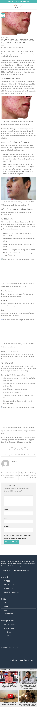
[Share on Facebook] (13, 448)
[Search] (32, 6)
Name (6, 509)
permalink (32, 454)
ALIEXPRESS (8, 614)
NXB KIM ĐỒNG (9, 588)
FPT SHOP (7, 636)
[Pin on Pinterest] (23, 448)
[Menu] (2, 6)
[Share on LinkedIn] (26, 448)
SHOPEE (6, 610)
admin (21, 47)
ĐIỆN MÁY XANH (9, 628)
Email (6, 518)
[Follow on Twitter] (19, 655)
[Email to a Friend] (20, 448)
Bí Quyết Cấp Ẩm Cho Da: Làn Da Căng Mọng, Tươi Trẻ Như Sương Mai (9, 475)
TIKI (5, 603)
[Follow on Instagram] (17, 655)
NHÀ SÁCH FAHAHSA (11, 592)
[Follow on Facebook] (15, 655)
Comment (7, 494)
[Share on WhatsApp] (10, 448)
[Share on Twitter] (16, 448)
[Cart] (35, 6)
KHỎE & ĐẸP (4, 37)
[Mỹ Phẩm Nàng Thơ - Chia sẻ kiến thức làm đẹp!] (18, 6)
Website (6, 526)
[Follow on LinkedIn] (22, 655)
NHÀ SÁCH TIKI (9, 585)
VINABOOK (7, 581)
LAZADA (6, 606)
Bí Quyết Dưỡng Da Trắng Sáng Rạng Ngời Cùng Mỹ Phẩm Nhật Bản (27, 475)
